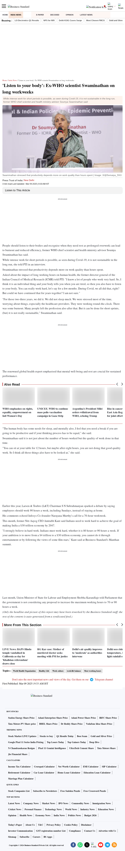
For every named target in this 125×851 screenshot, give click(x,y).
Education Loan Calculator (97, 772)
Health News (26, 815)
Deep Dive (94, 742)
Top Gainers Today (76, 742)
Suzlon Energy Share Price (21, 717)
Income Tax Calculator (19, 766)
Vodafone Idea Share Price (99, 723)
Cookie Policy (71, 824)
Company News (31, 803)
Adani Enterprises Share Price (53, 717)
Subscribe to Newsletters (45, 791)
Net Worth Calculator (69, 766)
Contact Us (89, 830)
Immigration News (101, 803)
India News (16, 15)
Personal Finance (33, 809)
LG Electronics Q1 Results (27, 20)
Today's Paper (15, 824)
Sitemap (12, 836)
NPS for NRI (49, 20)
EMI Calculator (90, 766)
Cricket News (14, 809)
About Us (30, 824)
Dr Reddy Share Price (72, 723)
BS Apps (48, 836)
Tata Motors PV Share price (22, 723)
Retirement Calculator (19, 772)
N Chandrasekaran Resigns (21, 748)
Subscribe (24, 836)
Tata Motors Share (106, 748)
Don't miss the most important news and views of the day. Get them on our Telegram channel (62, 679)
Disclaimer (86, 824)
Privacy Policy (54, 824)
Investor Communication (20, 830)
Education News (106, 809)
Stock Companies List (19, 791)
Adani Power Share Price (83, 717)
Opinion (69, 15)
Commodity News (80, 803)
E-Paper (40, 15)
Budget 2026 (90, 815)
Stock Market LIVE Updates (22, 736)
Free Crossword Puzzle (94, 791)
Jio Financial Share (17, 754)
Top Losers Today (55, 742)
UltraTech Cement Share (81, 748)
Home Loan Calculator (69, 772)
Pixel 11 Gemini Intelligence (52, 748)
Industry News (87, 809)
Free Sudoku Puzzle (70, 791)
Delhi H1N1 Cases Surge (70, 20)
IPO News (63, 803)
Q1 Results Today (65, 736)
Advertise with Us (107, 830)
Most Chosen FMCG (95, 20)
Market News (48, 803)
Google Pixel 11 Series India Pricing (25, 742)
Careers (36, 836)
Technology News (53, 809)
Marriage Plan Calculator (21, 778)
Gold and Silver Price (101, 736)
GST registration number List (51, 830)
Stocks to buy (46, 736)
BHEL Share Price (48, 723)
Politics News (74, 815)
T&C (40, 824)
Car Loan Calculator (44, 772)
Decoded (54, 15)
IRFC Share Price (108, 717)
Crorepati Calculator (44, 766)
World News (71, 809)
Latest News (86, 15)
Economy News (42, 815)
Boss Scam (82, 736)
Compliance (75, 830)
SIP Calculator (109, 766)
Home (5, 15)
